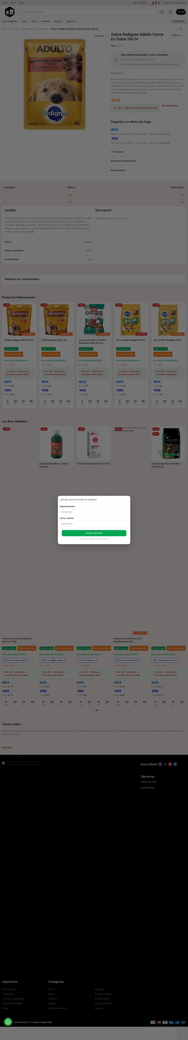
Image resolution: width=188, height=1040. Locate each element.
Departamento (67, 506)
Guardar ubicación (94, 533)
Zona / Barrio (67, 518)
